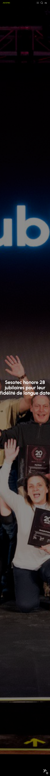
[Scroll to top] (45, 771)
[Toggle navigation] (38, 3)
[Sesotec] (6, 3)
